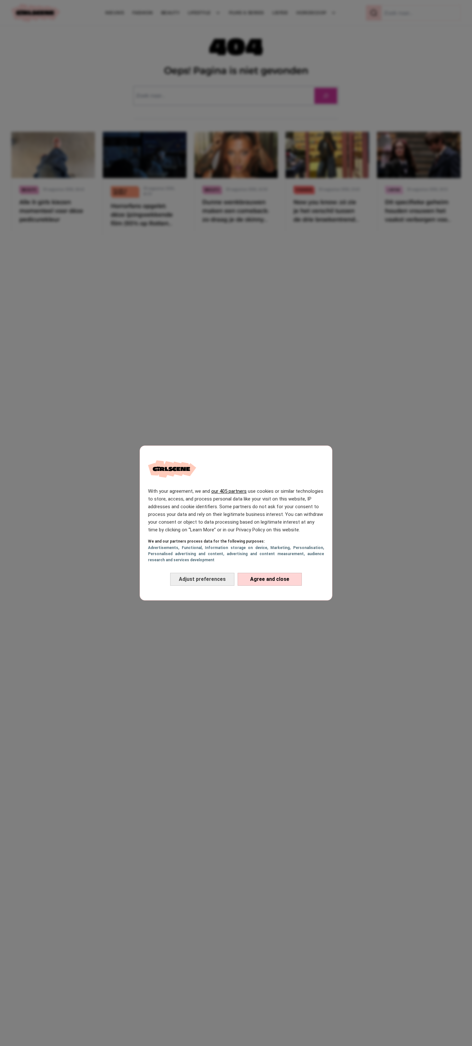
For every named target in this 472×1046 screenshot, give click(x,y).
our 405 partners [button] (229, 491)
